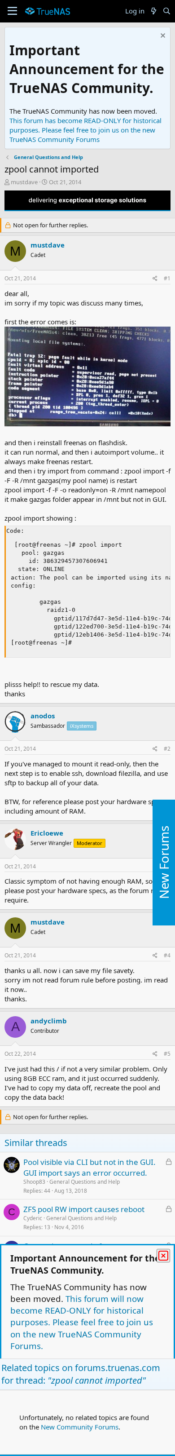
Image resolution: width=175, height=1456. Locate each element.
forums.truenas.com (117, 1368)
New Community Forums (79, 1426)
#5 (167, 1054)
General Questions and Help (84, 1182)
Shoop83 (34, 1182)
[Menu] (12, 11)
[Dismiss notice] (162, 36)
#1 (167, 278)
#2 (167, 748)
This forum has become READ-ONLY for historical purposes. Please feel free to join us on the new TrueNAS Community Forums (85, 130)
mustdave (24, 182)
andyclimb (49, 1020)
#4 (167, 955)
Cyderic (32, 1218)
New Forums (163, 862)
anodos (43, 715)
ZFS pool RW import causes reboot (83, 1209)
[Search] (166, 11)
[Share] (155, 279)
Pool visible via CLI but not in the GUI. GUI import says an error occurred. (89, 1167)
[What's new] (153, 11)
